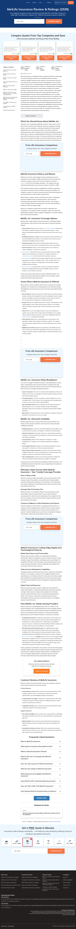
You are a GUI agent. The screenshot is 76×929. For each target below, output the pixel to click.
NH (54, 899)
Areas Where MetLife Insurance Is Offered (10, 82)
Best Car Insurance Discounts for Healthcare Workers (50, 884)
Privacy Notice (66, 882)
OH (61, 905)
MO (46, 899)
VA (9, 901)
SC (72, 899)
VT (7, 901)
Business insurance (27, 266)
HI (22, 899)
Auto (28, 2)
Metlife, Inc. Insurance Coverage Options (10, 78)
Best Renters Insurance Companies (31, 887)
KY (31, 899)
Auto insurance (26, 252)
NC (61, 899)
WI (16, 901)
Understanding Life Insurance (41, 821)
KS (29, 899)
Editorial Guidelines (68, 880)
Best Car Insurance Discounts (8, 882)
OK (65, 899)
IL (24, 899)
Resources (4, 875)
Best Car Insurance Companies (30, 877)
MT (48, 899)
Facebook (2, 922)
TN (2, 901)
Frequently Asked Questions (9, 110)
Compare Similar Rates (11, 57)
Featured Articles (27, 875)
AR (7, 899)
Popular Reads (47, 875)
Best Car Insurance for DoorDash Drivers (51, 877)
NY (59, 899)
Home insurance (26, 258)
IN (26, 899)
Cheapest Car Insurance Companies (31, 880)
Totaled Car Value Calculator (49, 887)
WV (14, 901)
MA (38, 899)
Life (40, 2)
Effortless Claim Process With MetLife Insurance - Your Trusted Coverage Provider (10, 93)
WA (12, 901)
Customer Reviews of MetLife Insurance (9, 107)
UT (5, 901)
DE (15, 899)
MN (42, 899)
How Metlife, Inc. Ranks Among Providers (9, 103)
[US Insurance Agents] (11, 2)
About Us (65, 877)
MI (40, 899)
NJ (55, 899)
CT (13, 899)
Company (66, 875)
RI (70, 899)
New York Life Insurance (28, 636)
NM (57, 899)
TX (4, 901)
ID (23, 899)
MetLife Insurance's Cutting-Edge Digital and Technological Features (10, 98)
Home (34, 2)
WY (18, 901)
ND (63, 899)
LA (32, 899)
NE (50, 899)
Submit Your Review (41, 671)
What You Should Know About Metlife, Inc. (9, 70)
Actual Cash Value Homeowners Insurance (50, 889)
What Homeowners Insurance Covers (11, 885)
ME (34, 899)
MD (36, 899)
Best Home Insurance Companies (30, 882)
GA (20, 899)
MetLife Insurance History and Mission (9, 74)
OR (67, 899)
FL (18, 899)
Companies (29, 821)
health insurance (26, 317)
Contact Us (66, 887)
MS (44, 899)
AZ (5, 899)
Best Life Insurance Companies (30, 885)
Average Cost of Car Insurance (9, 880)
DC (17, 899)
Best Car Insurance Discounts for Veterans (50, 880)
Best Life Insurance (55, 821)
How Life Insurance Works (8, 887)
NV (52, 899)
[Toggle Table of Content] (32, 116)
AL (2, 899)
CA (9, 899)
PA (69, 899)
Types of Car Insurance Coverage (9, 877)
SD (74, 899)
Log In (71, 2)
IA (27, 899)
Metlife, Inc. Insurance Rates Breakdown (9, 86)
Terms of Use (59, 24)
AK (3, 899)
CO (11, 899)
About (48, 2)
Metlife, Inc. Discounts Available (10, 89)
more (15, 50)
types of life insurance (49, 228)
